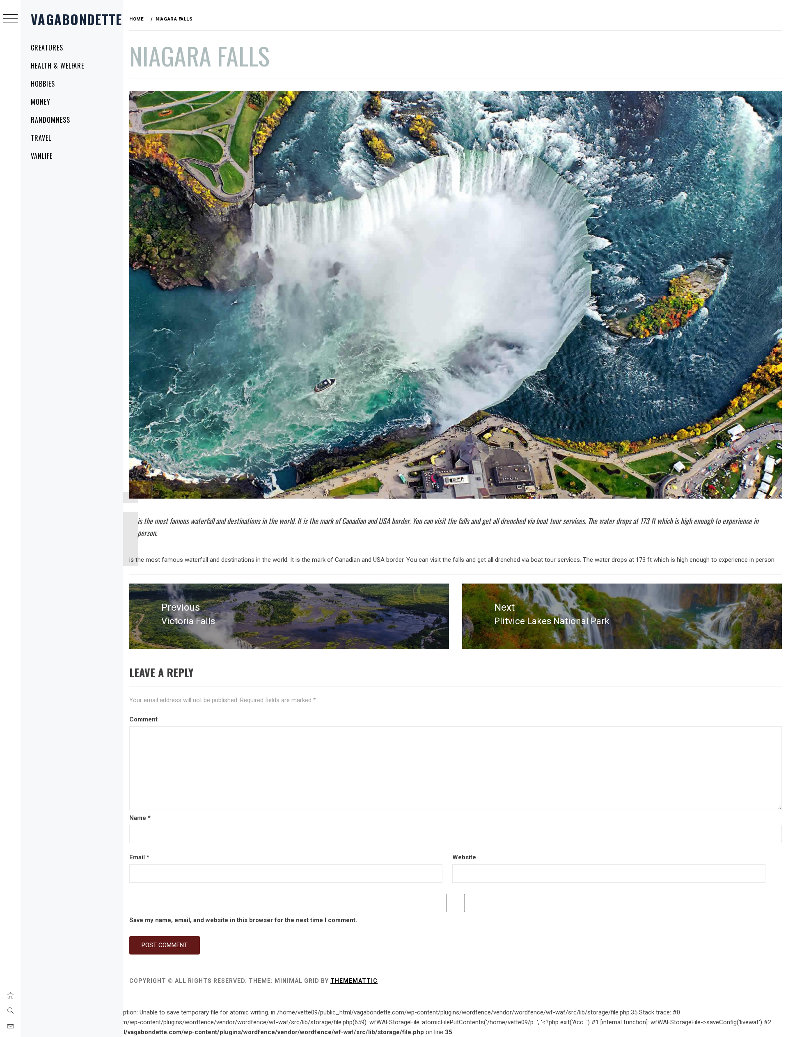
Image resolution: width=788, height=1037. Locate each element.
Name (140, 818)
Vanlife (42, 156)
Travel (41, 138)
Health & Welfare (57, 66)
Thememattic (354, 980)
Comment (143, 719)
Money (40, 102)
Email (139, 857)
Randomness (50, 120)
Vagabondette (76, 19)
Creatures (47, 48)
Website (464, 857)
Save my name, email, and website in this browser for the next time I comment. (243, 920)
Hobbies (43, 84)
